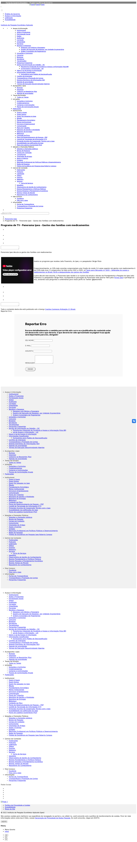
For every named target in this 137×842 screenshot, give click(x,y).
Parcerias (20, 44)
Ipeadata (20, 185)
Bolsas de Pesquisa (23, 151)
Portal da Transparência (25, 204)
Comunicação (21, 126)
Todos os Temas (22, 97)
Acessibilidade (10, 20)
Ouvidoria (20, 198)
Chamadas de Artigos (24, 156)
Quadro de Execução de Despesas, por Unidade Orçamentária (42, 49)
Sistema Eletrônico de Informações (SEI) (31, 80)
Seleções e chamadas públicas (27, 149)
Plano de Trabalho (23, 128)
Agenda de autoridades (25, 82)
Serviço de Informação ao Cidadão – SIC (31, 65)
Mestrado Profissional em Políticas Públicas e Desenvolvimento (39, 162)
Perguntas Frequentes (24, 63)
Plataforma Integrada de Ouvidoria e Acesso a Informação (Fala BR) (45, 67)
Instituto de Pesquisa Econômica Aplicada (17, 25)
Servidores (20, 59)
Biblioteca (20, 133)
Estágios (20, 160)
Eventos (19, 177)
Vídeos (19, 175)
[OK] (1, 213)
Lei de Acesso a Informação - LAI (32, 68)
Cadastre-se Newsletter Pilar (27, 91)
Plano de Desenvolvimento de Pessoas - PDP (32, 137)
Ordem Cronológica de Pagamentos (33, 51)
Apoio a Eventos (22, 158)
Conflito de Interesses (24, 76)
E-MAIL (28, 346)
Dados (19, 36)
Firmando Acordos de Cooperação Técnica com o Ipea (35, 141)
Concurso (20, 55)
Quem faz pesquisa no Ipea (26, 116)
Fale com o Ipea (22, 200)
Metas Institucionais (24, 122)
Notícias (20, 88)
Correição (20, 40)
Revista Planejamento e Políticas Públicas (31, 189)
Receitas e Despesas (24, 46)
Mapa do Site (10, 809)
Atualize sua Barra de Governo (41, 3)
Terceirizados (21, 61)
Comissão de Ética (23, 135)
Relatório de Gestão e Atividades (28, 130)
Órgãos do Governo (12, 14)
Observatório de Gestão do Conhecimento (31, 187)
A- (6, 839)
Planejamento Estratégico (26, 120)
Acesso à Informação (13, 16)
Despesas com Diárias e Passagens (33, 47)
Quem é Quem (22, 112)
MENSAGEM (30, 363)
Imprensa (20, 90)
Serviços (19, 181)
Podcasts (20, 172)
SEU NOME (29, 340)
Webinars (20, 179)
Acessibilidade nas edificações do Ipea (30, 143)
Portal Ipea (118, 278)
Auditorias (20, 38)
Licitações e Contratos (25, 53)
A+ (6, 835)
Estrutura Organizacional (26, 124)
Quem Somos (21, 114)
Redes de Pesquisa (23, 164)
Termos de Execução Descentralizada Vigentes (33, 84)
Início (7, 831)
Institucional (21, 30)
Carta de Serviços (27, 183)
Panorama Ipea (11, 219)
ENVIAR (30, 369)
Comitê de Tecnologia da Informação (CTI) (32, 139)
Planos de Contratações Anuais (28, 107)
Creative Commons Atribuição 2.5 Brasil (60, 309)
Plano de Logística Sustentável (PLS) (29, 145)
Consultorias (21, 154)
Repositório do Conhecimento (27, 195)
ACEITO (4, 821)
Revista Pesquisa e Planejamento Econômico (32, 191)
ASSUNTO (29, 351)
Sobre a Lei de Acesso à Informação (29, 70)
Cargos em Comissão (24, 153)
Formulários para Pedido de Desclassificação (36, 74)
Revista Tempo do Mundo (26, 193)
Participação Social (23, 34)
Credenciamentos (23, 103)
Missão (19, 118)
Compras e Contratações (25, 105)
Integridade (21, 42)
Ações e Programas (23, 32)
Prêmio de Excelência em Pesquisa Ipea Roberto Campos (36, 166)
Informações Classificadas (26, 72)
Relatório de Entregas (24, 132)
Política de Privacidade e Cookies (17, 805)
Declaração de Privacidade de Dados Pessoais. (53, 818)
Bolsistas (20, 57)
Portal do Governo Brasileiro (16, 3)
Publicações (17, 109)
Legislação (9, 18)
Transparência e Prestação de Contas (30, 78)
